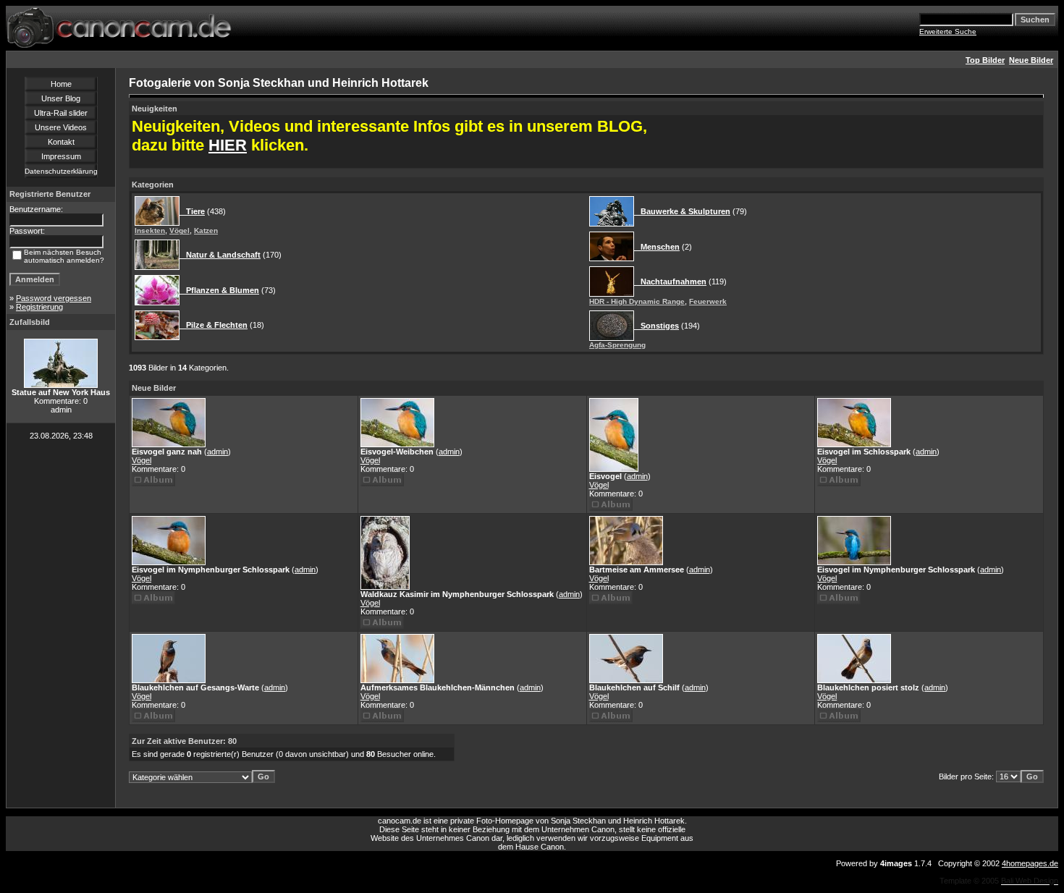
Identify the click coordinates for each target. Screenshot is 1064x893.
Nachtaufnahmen (670, 281)
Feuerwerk (708, 301)
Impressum (61, 156)
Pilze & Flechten (214, 325)
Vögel (179, 230)
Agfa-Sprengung (617, 345)
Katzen (206, 230)
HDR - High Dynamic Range (637, 301)
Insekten (150, 230)
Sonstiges (656, 325)
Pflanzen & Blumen (219, 290)
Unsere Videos (61, 127)
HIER (227, 145)
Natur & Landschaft (220, 254)
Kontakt (61, 141)
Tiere (192, 211)
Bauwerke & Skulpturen (682, 211)
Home (61, 84)
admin (217, 451)
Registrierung (39, 306)
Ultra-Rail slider (61, 113)
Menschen (657, 246)
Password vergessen (53, 298)
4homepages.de (1030, 863)
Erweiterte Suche (947, 31)
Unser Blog (60, 98)
